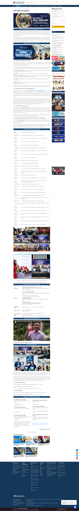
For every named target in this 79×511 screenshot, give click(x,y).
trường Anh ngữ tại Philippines (37, 90)
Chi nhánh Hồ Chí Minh (16, 467)
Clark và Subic (42, 467)
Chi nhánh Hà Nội (16, 466)
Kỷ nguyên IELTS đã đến (35, 471)
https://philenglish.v (39, 394)
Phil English (47, 429)
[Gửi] (57, 2)
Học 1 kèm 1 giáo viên (34, 478)
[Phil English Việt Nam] (19, 2)
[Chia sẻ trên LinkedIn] (35, 432)
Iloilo (41, 472)
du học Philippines (37, 372)
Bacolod (41, 473)
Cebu (41, 466)
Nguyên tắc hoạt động (16, 471)
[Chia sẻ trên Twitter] (30, 432)
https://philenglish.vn (36, 388)
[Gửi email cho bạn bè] (32, 432)
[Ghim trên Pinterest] (33, 432)
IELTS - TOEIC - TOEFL (34, 468)
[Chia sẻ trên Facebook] (28, 432)
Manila (41, 471)
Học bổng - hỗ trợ (25, 468)
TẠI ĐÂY (30, 342)
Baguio (41, 468)
